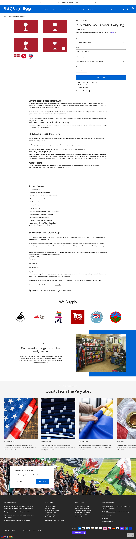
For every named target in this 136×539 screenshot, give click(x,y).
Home (39, 9)
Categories (46, 9)
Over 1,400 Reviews (49, 290)
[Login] (127, 9)
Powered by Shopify (37, 530)
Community (81, 9)
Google (50, 520)
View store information (83, 87)
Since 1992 (35, 290)
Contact (54, 9)
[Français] (7, 536)
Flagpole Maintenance (92, 9)
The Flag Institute (33, 259)
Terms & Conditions (107, 515)
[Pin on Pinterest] (83, 91)
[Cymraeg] (12, 536)
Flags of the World (33, 272)
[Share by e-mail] (89, 91)
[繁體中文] (2, 536)
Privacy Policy (105, 518)
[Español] (10, 536)
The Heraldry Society (34, 263)
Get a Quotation (71, 9)
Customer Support (66, 290)
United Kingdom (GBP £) (112, 9)
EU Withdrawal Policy (107, 521)
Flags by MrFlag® (81, 20)
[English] (5, 536)
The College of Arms (34, 267)
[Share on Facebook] (80, 91)
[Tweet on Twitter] (86, 91)
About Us (61, 9)
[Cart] (131, 9)
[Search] (123, 9)
